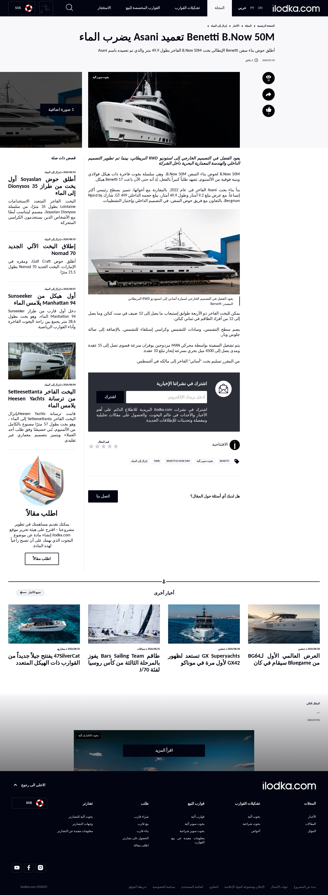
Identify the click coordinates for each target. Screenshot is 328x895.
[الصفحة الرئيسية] (296, 8)
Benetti (224, 461)
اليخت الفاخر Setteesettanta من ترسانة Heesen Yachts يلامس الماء (42, 399)
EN (260, 8)
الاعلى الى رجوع (33, 785)
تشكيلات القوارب (187, 8)
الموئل (312, 831)
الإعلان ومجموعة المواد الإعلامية (244, 887)
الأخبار (236, 26)
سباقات (141, 649)
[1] (116, 446)
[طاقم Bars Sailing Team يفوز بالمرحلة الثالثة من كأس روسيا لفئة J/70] (124, 624)
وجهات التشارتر (83, 824)
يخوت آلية (254, 816)
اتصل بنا (103, 496)
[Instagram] (40, 868)
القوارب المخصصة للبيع (143, 8)
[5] (91, 446)
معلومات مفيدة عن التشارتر (75, 831)
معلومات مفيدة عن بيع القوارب (187, 840)
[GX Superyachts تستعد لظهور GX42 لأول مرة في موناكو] (204, 624)
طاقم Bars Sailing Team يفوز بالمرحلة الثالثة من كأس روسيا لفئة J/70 (124, 663)
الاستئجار (104, 8)
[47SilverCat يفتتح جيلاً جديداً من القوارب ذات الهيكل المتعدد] (44, 624)
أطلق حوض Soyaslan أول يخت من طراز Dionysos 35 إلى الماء (42, 186)
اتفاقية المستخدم (192, 887)
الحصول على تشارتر (136, 838)
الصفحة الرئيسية (266, 26)
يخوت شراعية (251, 824)
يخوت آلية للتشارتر (81, 816)
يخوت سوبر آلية (101, 77)
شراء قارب (141, 816)
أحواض (255, 831)
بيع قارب (143, 824)
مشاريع (61, 649)
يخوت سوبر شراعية (192, 831)
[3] (103, 446)
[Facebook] (29, 868)
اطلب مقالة (141, 845)
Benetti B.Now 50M (178, 461)
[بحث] (69, 8)
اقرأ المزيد (164, 751)
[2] (110, 446)
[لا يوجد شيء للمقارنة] (46, 8)
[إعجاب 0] (268, 111)
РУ (252, 8)
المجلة (219, 8)
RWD (157, 461)
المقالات (310, 824)
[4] (97, 446)
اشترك (110, 397)
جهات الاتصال (279, 887)
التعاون (213, 887)
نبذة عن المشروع (305, 887)
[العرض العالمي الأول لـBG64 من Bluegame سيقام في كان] (284, 624)
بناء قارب (143, 831)
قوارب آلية (197, 816)
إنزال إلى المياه (219, 26)
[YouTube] (17, 868)
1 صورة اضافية (61, 110)
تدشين (301, 649)
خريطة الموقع (137, 887)
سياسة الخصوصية (163, 887)
